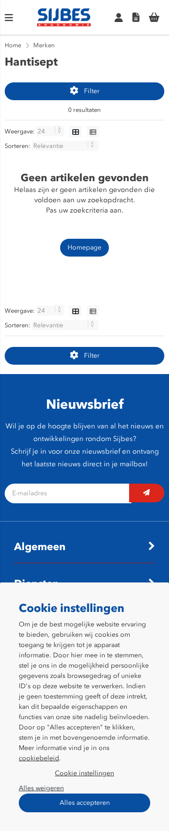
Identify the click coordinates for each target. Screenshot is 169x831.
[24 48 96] (51, 131)
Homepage (84, 247)
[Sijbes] (64, 25)
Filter (92, 91)
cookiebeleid (39, 758)
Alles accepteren (85, 803)
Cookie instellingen (84, 773)
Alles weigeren (41, 788)
